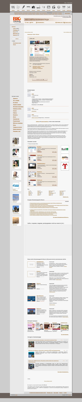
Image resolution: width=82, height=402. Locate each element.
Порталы (39, 67)
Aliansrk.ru (39, 283)
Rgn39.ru (39, 146)
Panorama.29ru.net (16, 213)
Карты (39, 66)
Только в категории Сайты (33, 143)
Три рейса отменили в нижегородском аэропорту (39, 204)
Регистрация (69, 2)
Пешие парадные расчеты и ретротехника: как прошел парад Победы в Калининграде (46, 203)
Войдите (37, 121)
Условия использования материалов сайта (38, 392)
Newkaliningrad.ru (41, 163)
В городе (15, 102)
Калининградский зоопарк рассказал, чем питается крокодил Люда (42, 339)
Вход (65, 2)
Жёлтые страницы (18, 123)
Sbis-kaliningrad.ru (40, 295)
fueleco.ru (37, 322)
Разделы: (14, 26)
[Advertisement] (17, 68)
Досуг (14, 116)
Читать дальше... (59, 279)
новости (17, 38)
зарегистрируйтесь (44, 121)
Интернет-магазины (18, 106)
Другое (14, 44)
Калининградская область (18, 12)
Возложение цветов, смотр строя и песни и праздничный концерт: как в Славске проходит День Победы (49, 205)
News (30, 195)
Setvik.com (39, 155)
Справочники (40, 68)
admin (33, 108)
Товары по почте (17, 127)
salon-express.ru (30, 322)
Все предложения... (65, 334)
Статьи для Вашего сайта (29, 32)
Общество (35, 67)
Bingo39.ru (39, 271)
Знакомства (16, 119)
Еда (38, 195)
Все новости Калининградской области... (61, 217)
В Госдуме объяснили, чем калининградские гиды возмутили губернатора (43, 212)
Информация (35, 66)
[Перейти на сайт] (39, 48)
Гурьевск (37, 12)
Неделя (50, 194)
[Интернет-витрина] (65, 166)
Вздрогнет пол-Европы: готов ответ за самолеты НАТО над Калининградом (44, 350)
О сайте (65, 392)
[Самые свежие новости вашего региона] (65, 158)
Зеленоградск (44, 12)
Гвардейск (33, 12)
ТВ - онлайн (16, 100)
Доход (39, 194)
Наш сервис (56, 392)
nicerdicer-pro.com (64, 322)
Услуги (15, 110)
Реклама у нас (16, 131)
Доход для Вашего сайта (67, 32)
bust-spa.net (54, 322)
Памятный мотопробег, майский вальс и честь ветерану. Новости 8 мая (43, 211)
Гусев (40, 12)
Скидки (61, 194)
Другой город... (67, 13)
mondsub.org (46, 322)
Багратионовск (25, 12)
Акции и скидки (17, 104)
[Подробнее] (31, 327)
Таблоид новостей (35, 117)
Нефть (50, 195)
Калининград (29, 34)
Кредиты (15, 114)
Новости (15, 35)
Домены (61, 392)
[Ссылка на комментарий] (32, 95)
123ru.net (37, 34)
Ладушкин (60, 12)
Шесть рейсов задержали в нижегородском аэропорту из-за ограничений (43, 215)
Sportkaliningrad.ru (40, 261)
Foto (29, 194)
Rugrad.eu (39, 171)
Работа (15, 112)
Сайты (14, 28)
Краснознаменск (55, 12)
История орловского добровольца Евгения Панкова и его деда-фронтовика (44, 207)
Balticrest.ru (39, 308)
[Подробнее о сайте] (32, 149)
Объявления (34, 111)
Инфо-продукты (17, 129)
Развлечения (16, 121)
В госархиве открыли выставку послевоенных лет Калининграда (42, 206)
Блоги (14, 31)
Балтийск (30, 12)
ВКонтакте (15, 33)
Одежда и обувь (17, 108)
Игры (14, 125)
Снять (61, 195)
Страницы (15, 30)
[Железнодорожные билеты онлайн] (65, 153)
